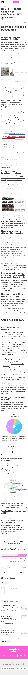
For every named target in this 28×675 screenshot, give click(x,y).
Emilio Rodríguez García (10, 17)
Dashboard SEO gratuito (8, 605)
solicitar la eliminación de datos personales (12, 285)
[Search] (25, 601)
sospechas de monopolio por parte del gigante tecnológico (13, 345)
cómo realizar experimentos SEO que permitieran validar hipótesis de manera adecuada (13, 178)
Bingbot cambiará (14, 305)
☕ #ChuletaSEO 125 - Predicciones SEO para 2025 (10, 631)
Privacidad (5, 664)
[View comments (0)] (6, 22)
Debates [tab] (16, 601)
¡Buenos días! (4, 634)
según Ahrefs (21, 402)
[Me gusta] (2, 22)
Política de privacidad (14, 561)
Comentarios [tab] (5, 582)
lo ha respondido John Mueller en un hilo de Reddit (13, 258)
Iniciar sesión (23, 2)
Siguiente (22, 572)
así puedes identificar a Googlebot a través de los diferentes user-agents (13, 311)
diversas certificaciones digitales (13, 43)
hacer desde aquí (5, 290)
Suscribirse (16, 2)
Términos (11, 664)
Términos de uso (16, 558)
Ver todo (4, 641)
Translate (4, 6)
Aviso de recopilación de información (16, 560)
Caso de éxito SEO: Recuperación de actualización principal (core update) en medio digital (10, 618)
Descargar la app (21, 668)
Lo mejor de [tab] (5, 601)
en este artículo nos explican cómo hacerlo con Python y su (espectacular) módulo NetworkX (13, 505)
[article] (14, 609)
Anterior (6, 572)
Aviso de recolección (20, 664)
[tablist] (8, 582)
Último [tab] (11, 601)
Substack (6, 672)
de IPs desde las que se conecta (13, 314)
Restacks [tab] (12, 582)
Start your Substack (9, 668)
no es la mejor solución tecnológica (13, 351)
